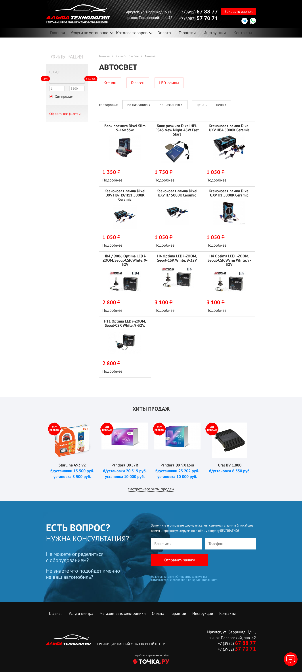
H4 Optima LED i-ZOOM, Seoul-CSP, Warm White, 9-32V (229, 260)
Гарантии (187, 32)
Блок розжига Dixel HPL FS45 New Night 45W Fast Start (177, 130)
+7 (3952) (198, 12)
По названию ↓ (138, 104)
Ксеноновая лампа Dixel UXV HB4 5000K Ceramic (229, 128)
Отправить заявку (179, 560)
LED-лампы (169, 82)
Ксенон (110, 82)
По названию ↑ (171, 104)
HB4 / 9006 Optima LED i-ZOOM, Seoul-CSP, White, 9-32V (125, 260)
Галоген (137, 82)
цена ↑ (221, 104)
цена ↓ (202, 104)
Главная (57, 32)
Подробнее (112, 180)
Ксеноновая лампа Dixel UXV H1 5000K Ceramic (229, 193)
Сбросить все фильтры (64, 114)
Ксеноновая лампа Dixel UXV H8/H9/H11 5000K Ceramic (125, 195)
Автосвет (151, 56)
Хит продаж (64, 96)
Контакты (242, 32)
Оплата (164, 32)
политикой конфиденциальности (195, 580)
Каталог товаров (127, 56)
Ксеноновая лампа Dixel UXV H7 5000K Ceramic (177, 193)
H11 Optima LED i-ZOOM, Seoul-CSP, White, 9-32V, (125, 323)
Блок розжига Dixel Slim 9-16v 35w (124, 128)
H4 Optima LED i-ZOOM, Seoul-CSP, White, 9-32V (177, 258)
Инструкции (214, 32)
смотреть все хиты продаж (151, 488)
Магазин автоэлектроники (122, 613)
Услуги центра (81, 613)
